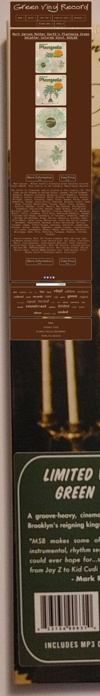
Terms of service (51, 335)
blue (42, 291)
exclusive (82, 291)
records (38, 296)
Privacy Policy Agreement (50, 331)
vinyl (58, 290)
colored (18, 296)
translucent (22, 292)
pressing (47, 313)
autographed (20, 302)
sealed (63, 311)
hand (54, 313)
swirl (28, 297)
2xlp (56, 297)
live (35, 292)
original (84, 296)
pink (15, 292)
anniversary (74, 302)
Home (50, 323)
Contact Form (51, 327)
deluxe (65, 302)
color (74, 307)
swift (30, 292)
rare (48, 296)
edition (70, 291)
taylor (58, 302)
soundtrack (36, 306)
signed (31, 301)
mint (83, 302)
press (62, 297)
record (43, 301)
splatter (52, 307)
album (37, 312)
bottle (81, 307)
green (72, 296)
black (49, 292)
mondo (20, 307)
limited (63, 306)
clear (53, 302)
